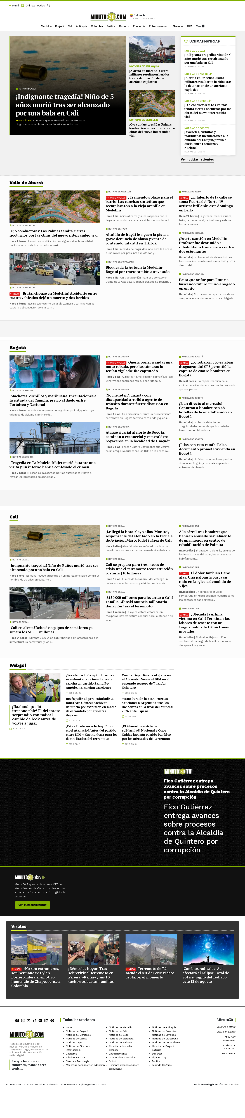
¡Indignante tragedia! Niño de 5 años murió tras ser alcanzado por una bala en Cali (65, 104)
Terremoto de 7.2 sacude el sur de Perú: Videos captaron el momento (150, 973)
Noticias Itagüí (74, 1042)
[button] (13, 6)
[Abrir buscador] (48, 5)
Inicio (69, 1027)
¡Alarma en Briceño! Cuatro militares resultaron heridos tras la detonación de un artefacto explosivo (149, 76)
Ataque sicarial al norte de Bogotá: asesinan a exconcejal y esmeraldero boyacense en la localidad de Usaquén (138, 436)
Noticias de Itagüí (117, 229)
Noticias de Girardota (78, 1046)
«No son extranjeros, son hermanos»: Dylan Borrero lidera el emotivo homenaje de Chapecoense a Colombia (35, 977)
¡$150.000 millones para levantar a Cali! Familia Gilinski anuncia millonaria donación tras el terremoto (139, 601)
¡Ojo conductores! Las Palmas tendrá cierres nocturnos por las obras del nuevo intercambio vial (152, 129)
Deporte (124, 26)
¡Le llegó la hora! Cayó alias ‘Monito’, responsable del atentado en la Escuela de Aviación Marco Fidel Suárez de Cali (139, 536)
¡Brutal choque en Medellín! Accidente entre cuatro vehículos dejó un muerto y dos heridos (53, 295)
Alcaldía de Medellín (120, 1046)
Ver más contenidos (32, 905)
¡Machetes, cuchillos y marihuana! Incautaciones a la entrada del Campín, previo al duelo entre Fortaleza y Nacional (206, 140)
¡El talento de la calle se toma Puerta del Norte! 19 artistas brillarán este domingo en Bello (206, 204)
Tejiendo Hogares (162, 1064)
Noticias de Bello (191, 192)
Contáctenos (228, 1053)
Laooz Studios (230, 1084)
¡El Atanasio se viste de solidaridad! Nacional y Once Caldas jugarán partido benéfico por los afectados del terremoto (146, 732)
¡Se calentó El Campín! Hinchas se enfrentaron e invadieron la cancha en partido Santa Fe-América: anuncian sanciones (90, 681)
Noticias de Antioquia (144, 66)
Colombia (97, 26)
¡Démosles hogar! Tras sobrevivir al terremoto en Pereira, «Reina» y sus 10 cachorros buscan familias (91, 975)
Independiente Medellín (122, 1057)
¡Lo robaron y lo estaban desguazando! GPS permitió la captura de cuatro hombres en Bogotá (206, 369)
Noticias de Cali (27, 89)
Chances (113, 1049)
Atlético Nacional (75, 1057)
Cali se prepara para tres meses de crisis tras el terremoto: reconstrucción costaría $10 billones (139, 568)
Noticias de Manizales (78, 1034)
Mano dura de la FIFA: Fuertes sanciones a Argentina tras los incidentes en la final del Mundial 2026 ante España (147, 704)
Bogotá (59, 26)
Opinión (113, 1061)
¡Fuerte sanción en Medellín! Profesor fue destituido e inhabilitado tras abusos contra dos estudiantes (206, 245)
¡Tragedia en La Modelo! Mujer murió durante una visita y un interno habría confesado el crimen (53, 464)
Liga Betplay (159, 1057)
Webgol (18, 665)
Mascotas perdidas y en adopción (85, 1064)
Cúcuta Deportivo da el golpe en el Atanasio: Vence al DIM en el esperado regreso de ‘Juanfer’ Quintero (146, 681)
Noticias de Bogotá (196, 128)
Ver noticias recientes (197, 159)
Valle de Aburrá (26, 182)
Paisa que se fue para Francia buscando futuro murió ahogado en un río (207, 284)
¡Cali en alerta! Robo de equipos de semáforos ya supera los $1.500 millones (51, 629)
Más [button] (199, 26)
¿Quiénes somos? (226, 1027)
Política (110, 26)
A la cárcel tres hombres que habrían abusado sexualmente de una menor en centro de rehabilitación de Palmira (205, 538)
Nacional (178, 26)
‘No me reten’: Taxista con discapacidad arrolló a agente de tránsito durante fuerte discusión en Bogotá (137, 402)
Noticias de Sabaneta (121, 1038)
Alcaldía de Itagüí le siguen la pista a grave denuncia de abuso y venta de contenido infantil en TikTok (137, 239)
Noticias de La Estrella (165, 1038)
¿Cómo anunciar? (226, 1032)
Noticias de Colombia (164, 1031)
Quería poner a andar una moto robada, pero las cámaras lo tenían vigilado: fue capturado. (139, 366)
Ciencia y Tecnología (77, 1061)
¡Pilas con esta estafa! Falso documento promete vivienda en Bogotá (207, 449)
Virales (19, 926)
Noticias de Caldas (76, 1038)
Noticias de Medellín (143, 119)
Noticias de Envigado (164, 1034)
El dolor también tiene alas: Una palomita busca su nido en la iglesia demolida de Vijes (205, 579)
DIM (189, 26)
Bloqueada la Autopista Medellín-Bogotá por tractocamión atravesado (138, 269)
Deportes (157, 1053)
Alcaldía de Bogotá (163, 1046)
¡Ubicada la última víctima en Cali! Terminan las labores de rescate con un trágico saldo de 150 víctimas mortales (204, 623)
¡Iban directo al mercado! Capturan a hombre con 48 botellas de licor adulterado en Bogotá (205, 410)
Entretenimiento (159, 26)
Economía (139, 26)
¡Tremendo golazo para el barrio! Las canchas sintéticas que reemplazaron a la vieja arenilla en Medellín (139, 204)
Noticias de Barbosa (120, 1042)
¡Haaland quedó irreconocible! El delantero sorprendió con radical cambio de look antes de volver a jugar (36, 715)
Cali (70, 26)
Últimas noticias (35, 5)
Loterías (156, 1049)
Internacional (73, 1049)
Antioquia (81, 26)
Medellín (46, 26)
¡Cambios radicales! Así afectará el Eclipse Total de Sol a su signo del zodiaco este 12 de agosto (206, 975)
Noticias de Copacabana (121, 262)
